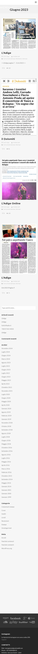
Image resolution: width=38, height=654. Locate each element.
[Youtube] (32, 622)
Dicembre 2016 (7, 447)
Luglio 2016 (6, 458)
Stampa (24, 58)
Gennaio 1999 (6, 497)
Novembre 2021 (7, 391)
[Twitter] (23, 622)
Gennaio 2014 (6, 486)
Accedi (4, 538)
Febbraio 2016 (6, 472)
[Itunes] (31, 619)
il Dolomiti (8, 139)
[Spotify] (13, 622)
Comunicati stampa (9, 58)
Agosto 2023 (6, 362)
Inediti (4, 514)
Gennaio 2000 (6, 493)
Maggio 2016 (6, 462)
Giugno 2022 (6, 377)
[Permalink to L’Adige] (19, 33)
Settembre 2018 (7, 430)
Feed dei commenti (8, 545)
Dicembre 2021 (7, 387)
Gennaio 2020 (6, 408)
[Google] (24, 619)
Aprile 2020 (6, 405)
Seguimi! (4, 639)
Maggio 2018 (6, 444)
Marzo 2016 (6, 469)
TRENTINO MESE (8, 329)
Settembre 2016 (7, 451)
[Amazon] (5, 619)
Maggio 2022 (6, 380)
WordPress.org (7, 548)
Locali (4, 517)
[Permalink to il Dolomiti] (19, 107)
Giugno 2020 (6, 398)
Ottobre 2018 (6, 426)
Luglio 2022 (6, 373)
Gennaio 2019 (6, 419)
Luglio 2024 (6, 352)
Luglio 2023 (6, 366)
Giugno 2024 (6, 355)
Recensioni (19, 58)
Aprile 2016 (6, 465)
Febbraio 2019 (6, 416)
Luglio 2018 (6, 437)
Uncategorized (6, 528)
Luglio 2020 (6, 394)
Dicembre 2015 (7, 476)
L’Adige (6, 52)
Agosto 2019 (6, 412)
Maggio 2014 (6, 483)
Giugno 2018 (6, 440)
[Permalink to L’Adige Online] (19, 179)
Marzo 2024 (6, 359)
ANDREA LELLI (8, 7)
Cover (4, 510)
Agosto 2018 (6, 433)
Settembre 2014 (7, 479)
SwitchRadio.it (6, 325)
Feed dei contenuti (8, 541)
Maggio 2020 (6, 401)
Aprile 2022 (6, 384)
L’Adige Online (11, 203)
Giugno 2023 (6, 370)
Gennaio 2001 (6, 490)
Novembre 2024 (7, 348)
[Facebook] (15, 619)
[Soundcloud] (5, 622)
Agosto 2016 (6, 455)
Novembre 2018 (7, 423)
